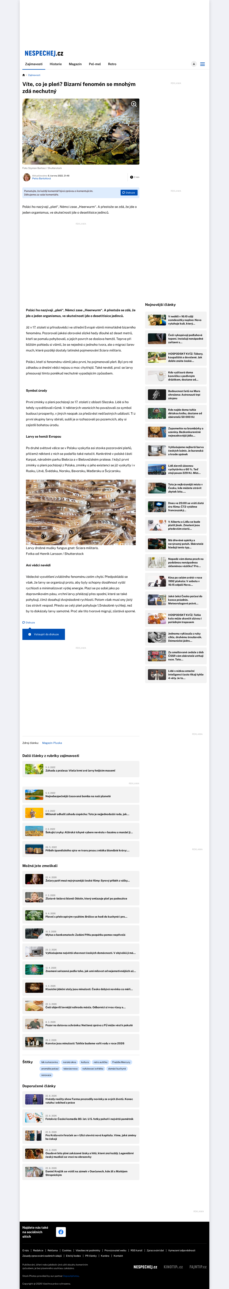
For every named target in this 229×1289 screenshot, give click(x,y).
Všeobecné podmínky (88, 1250)
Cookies (66, 1250)
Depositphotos (71, 1276)
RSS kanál (136, 1250)
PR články (91, 1255)
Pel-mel (95, 64)
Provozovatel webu (115, 1250)
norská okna (69, 1062)
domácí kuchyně (117, 1068)
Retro (112, 64)
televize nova (70, 1068)
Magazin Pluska (52, 742)
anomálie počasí (50, 1068)
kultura (85, 1062)
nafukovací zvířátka (92, 1068)
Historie (56, 64)
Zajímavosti (34, 64)
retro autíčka (100, 1062)
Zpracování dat (155, 1250)
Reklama (53, 1250)
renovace (46, 1075)
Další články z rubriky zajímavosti (50, 756)
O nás (25, 1250)
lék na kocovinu (49, 1062)
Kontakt (118, 1255)
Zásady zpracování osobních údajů (42, 1255)
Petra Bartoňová (41, 178)
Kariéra (105, 1255)
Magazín (75, 64)
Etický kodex (73, 1255)
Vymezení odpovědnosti (181, 1250)
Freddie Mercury (121, 1062)
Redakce (38, 1250)
